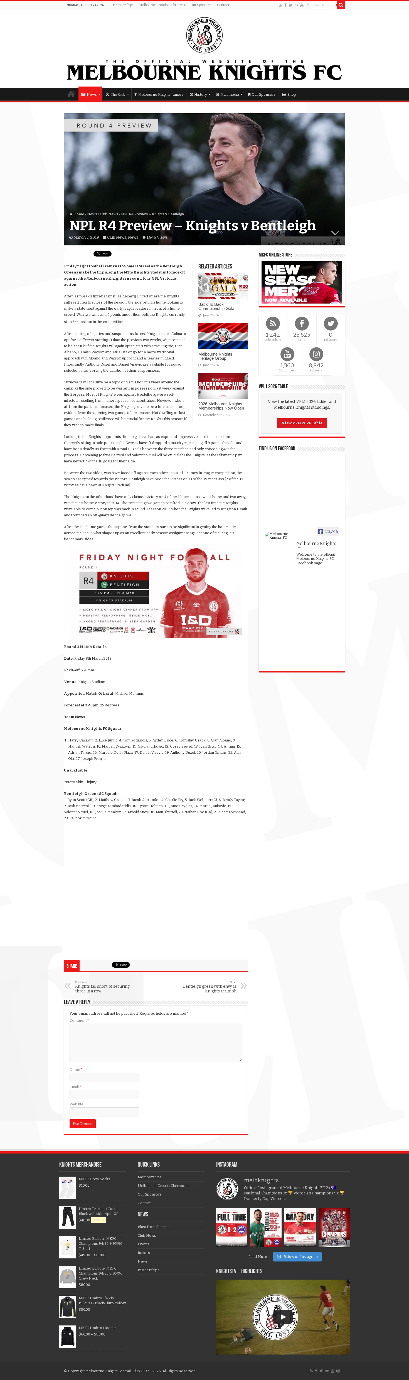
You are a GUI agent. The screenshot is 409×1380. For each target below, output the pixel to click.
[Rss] (281, 5)
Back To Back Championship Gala (216, 306)
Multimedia (229, 94)
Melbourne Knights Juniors (161, 94)
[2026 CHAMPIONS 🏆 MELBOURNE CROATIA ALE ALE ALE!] (334, 1228)
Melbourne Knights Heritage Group (215, 356)
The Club (118, 94)
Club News (109, 214)
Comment (79, 1020)
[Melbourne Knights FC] (204, 48)
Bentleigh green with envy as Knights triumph (209, 987)
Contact (223, 5)
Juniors (144, 1253)
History (200, 94)
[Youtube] (302, 5)
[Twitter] (290, 5)
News (92, 94)
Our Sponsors (201, 5)
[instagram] (307, 5)
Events (143, 1244)
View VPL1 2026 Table (302, 423)
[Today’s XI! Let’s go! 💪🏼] (266, 1228)
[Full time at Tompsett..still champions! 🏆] (232, 1228)
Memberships (123, 5)
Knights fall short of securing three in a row (102, 987)
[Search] (341, 5)
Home (71, 94)
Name (76, 1070)
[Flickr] (296, 5)
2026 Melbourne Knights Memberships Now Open (221, 405)
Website (76, 1104)
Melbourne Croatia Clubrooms (162, 5)
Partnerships (148, 1270)
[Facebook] (285, 5)
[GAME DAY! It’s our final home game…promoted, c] (300, 1228)
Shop (291, 94)
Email (75, 1087)
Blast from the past (154, 1227)
